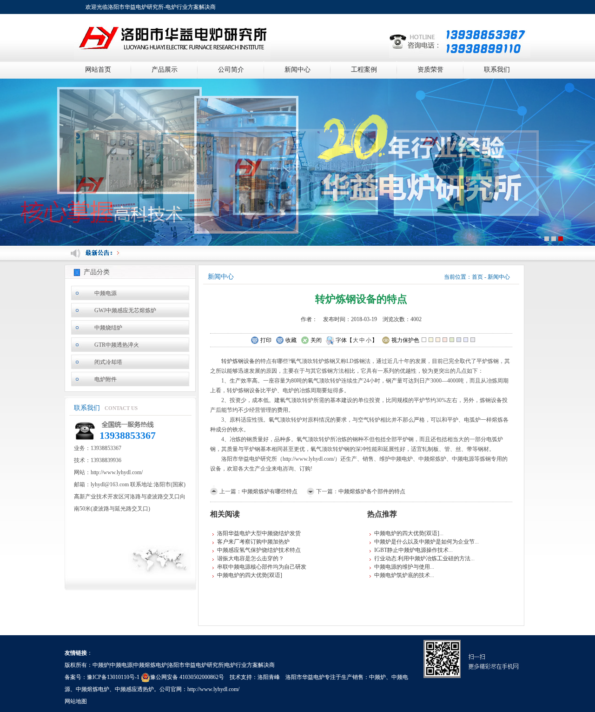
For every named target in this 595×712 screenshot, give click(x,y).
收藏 (291, 340)
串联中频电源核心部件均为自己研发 (261, 567)
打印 (265, 340)
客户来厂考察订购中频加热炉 (253, 541)
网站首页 (98, 69)
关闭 (316, 340)
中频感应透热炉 (134, 689)
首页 (477, 277)
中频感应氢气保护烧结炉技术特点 (259, 550)
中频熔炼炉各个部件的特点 (371, 491)
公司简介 (231, 69)
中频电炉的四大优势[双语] (249, 575)
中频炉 (377, 677)
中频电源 (105, 293)
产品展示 (165, 69)
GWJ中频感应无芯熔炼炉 (125, 310)
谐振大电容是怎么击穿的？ (250, 558)
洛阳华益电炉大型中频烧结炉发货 (259, 533)
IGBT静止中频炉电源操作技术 (411, 550)
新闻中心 (297, 69)
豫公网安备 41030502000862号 (187, 677)
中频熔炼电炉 (92, 689)
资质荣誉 (430, 69)
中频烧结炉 (108, 327)
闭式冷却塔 (108, 362)
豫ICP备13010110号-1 (113, 677)
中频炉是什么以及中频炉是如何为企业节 (424, 541)
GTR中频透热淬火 (116, 345)
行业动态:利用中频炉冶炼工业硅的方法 (422, 558)
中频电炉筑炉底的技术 (402, 575)
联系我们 (497, 69)
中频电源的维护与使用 (402, 567)
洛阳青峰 (269, 677)
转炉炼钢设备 (238, 361)
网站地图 (76, 701)
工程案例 (364, 69)
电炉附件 (105, 379)
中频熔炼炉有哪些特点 (270, 491)
